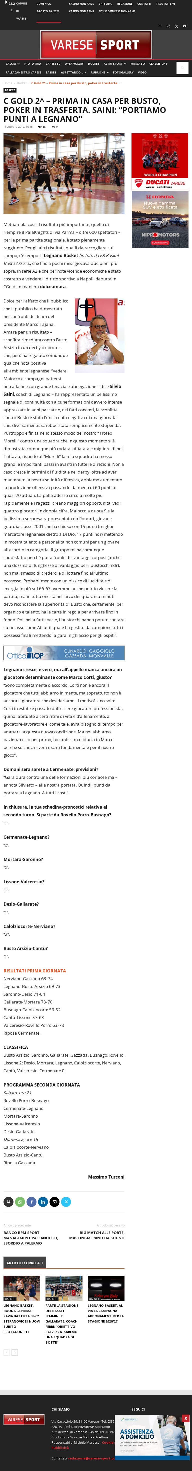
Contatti (144, 4)
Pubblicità (60, 1447)
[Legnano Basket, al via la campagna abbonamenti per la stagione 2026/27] (106, 1288)
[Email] (55, 1202)
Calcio (11, 63)
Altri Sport (113, 63)
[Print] (9, 1202)
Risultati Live (166, 4)
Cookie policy (113, 1442)
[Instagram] (168, 26)
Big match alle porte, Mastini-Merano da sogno (96, 1235)
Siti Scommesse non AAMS (117, 11)
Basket (51, 72)
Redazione (124, 4)
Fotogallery (123, 72)
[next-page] (15, 1352)
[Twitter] (176, 26)
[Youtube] (184, 26)
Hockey (93, 63)
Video (142, 72)
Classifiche (158, 63)
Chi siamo (105, 4)
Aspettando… (72, 72)
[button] (182, 68)
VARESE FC (53, 63)
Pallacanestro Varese (23, 72)
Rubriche (98, 72)
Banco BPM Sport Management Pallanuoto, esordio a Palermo (31, 1238)
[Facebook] (160, 26)
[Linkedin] (43, 1202)
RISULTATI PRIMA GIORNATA (35, 971)
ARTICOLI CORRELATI (24, 1263)
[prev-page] (7, 1352)
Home (8, 83)
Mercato (137, 63)
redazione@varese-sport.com (93, 1458)
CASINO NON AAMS (81, 4)
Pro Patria (32, 63)
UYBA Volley (74, 63)
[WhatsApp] (20, 1202)
